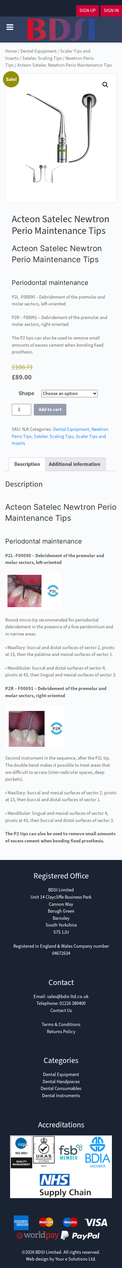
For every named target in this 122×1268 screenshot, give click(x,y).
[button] (105, 85)
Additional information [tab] (74, 464)
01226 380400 (73, 1003)
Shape (26, 393)
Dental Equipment (38, 51)
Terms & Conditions (61, 1024)
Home (11, 51)
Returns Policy (61, 1032)
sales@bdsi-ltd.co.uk (67, 996)
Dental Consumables (61, 1088)
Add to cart (50, 409)
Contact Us (61, 1010)
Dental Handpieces (61, 1082)
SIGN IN (111, 10)
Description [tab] (27, 464)
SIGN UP (87, 10)
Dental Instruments (61, 1096)
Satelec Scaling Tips (42, 58)
